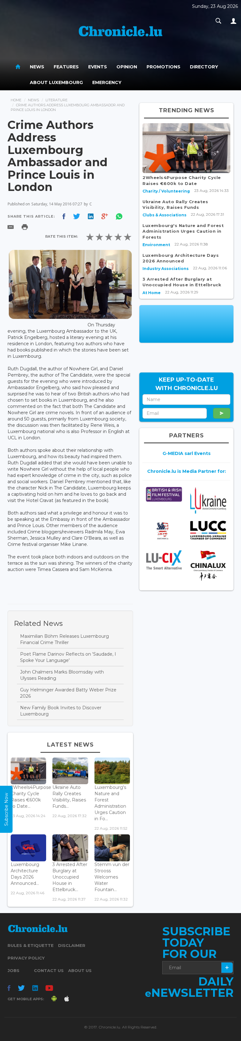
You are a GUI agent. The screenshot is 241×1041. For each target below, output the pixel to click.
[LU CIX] (164, 559)
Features (66, 67)
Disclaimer (71, 945)
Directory (204, 67)
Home (16, 100)
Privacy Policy (26, 957)
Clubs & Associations (164, 215)
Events (97, 67)
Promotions (163, 67)
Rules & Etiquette (31, 945)
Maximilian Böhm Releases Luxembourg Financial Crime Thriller (64, 639)
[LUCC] (208, 530)
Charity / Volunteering (166, 191)
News (37, 67)
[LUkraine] (208, 500)
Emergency (106, 82)
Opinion (126, 67)
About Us (80, 970)
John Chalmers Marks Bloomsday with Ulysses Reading (62, 675)
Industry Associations (165, 268)
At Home (151, 292)
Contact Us (49, 970)
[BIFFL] (164, 494)
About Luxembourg (56, 82)
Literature (56, 100)
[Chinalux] (208, 565)
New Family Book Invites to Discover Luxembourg (60, 711)
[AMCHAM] (164, 530)
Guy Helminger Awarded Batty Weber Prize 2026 (68, 693)
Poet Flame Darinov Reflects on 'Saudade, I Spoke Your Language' (68, 657)
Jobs (13, 970)
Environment (156, 244)
